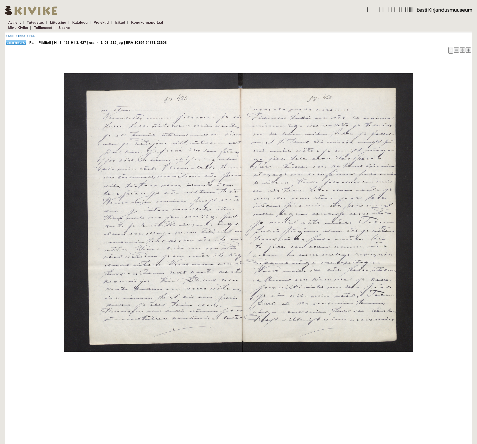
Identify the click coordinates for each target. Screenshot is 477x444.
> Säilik (10, 35)
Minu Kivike (18, 28)
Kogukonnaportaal (147, 22)
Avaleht (14, 22)
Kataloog (80, 22)
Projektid (101, 22)
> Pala (31, 35)
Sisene (64, 28)
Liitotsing (58, 22)
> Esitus (21, 35)
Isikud (120, 22)
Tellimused (43, 28)
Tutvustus (35, 22)
